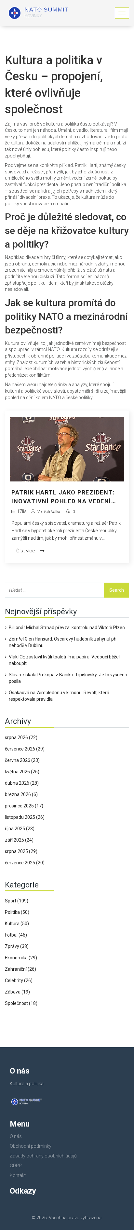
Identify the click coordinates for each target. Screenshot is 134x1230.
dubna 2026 (22, 783)
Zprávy (17, 946)
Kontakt (18, 1175)
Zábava (17, 991)
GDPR (16, 1165)
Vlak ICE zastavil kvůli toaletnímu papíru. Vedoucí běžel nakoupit (64, 660)
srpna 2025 (21, 851)
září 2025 (19, 840)
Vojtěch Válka (48, 511)
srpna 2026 (21, 737)
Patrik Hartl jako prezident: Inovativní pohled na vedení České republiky (63, 497)
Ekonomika (21, 957)
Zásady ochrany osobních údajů (43, 1155)
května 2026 (22, 771)
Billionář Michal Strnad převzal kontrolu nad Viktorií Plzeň (67, 627)
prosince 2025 (24, 805)
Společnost (21, 1003)
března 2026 (21, 794)
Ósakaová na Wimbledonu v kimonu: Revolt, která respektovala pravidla (59, 696)
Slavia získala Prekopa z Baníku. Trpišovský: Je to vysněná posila (68, 678)
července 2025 (25, 862)
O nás (16, 1136)
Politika (17, 912)
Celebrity (19, 980)
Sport (16, 900)
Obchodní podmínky (30, 1146)
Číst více (26, 551)
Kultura (17, 923)
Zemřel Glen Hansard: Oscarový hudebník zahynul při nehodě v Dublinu (62, 642)
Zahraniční (20, 969)
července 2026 (25, 748)
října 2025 (19, 828)
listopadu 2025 (25, 817)
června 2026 (22, 760)
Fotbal (16, 935)
